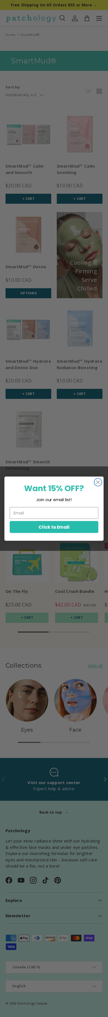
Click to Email (53, 527)
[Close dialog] (98, 482)
